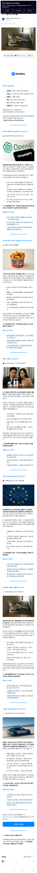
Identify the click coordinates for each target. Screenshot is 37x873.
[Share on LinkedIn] (13, 23)
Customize (18, 10)
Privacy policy (11, 5)
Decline (29, 10)
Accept (7, 10)
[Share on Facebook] (2, 23)
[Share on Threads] (10, 23)
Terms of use (22, 5)
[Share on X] (6, 23)
